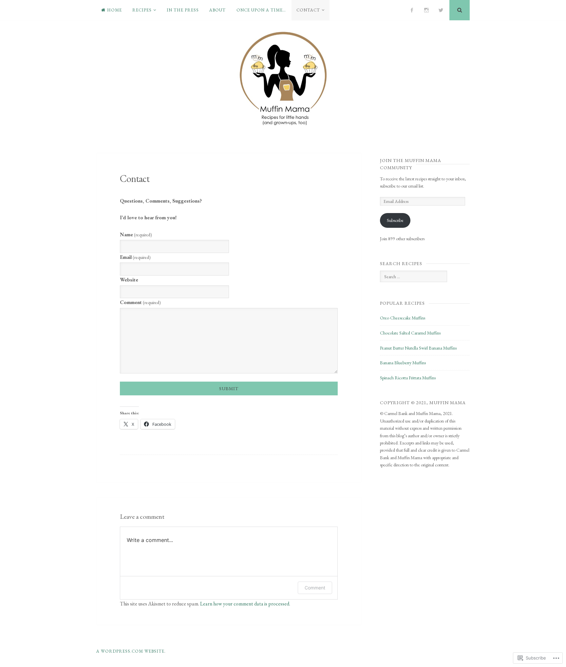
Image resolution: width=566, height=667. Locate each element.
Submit (228, 388)
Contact (308, 10)
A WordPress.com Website (130, 651)
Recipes (142, 10)
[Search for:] (413, 276)
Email (135, 257)
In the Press (183, 10)
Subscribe (395, 220)
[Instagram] (426, 10)
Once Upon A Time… (261, 10)
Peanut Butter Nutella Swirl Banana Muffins (418, 348)
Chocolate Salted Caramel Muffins (410, 333)
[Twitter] (441, 10)
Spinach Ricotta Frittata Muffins (408, 378)
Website (129, 279)
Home (114, 10)
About (217, 10)
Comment (140, 302)
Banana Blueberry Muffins (403, 363)
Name (136, 234)
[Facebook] (412, 10)
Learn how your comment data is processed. (245, 603)
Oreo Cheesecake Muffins (402, 318)
